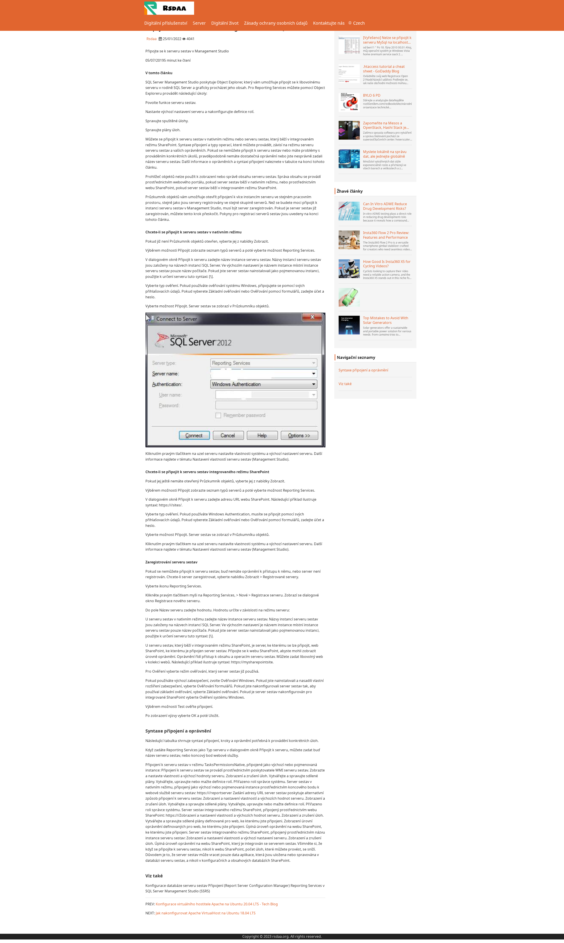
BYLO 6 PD (371, 95)
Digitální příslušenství (165, 23)
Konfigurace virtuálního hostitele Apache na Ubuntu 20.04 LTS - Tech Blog (217, 904)
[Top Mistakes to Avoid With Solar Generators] (349, 325)
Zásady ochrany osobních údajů (276, 23)
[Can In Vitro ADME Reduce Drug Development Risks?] (349, 211)
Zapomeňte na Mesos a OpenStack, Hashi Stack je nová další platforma (384, 125)
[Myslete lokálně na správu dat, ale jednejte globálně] (349, 158)
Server (199, 23)
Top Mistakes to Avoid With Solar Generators (385, 320)
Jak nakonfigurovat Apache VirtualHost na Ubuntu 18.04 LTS (206, 913)
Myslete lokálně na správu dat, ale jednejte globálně (384, 154)
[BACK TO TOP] (558, 937)
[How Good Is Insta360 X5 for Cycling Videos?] (349, 268)
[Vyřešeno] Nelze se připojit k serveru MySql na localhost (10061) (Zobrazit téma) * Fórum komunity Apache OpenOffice (387, 40)
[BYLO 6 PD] (349, 102)
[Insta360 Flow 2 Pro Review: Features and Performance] (349, 240)
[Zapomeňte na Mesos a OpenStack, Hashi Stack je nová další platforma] (349, 130)
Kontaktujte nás (329, 23)
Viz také (345, 384)
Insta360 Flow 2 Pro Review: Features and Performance (386, 235)
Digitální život (225, 23)
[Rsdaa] (169, 7)
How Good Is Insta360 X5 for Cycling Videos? (387, 264)
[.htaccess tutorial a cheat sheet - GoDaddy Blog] (349, 73)
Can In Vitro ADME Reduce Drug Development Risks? (385, 206)
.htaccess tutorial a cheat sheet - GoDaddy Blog (384, 69)
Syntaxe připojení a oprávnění (363, 370)
